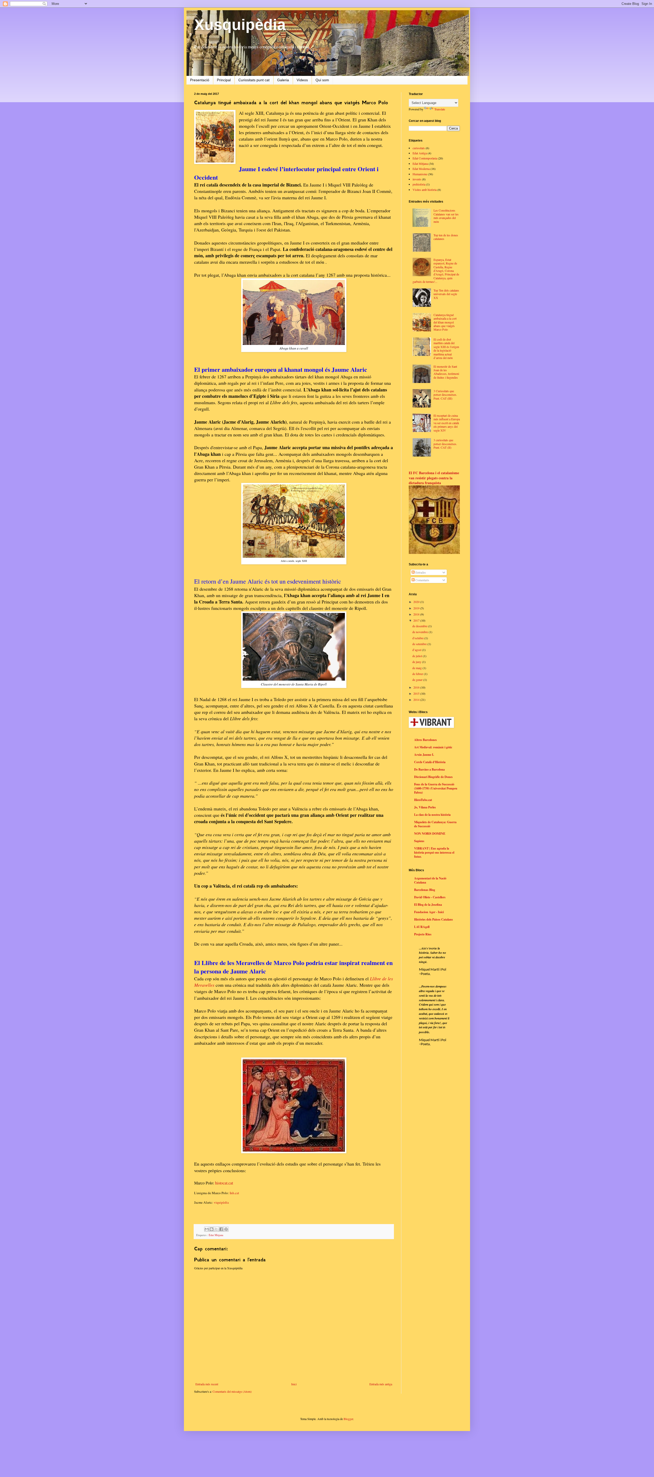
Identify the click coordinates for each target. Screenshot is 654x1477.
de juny (417, 662)
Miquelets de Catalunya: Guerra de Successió (435, 824)
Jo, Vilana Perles (425, 807)
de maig (417, 668)
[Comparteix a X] (216, 1229)
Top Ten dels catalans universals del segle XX (446, 294)
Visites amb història (425, 190)
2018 (416, 614)
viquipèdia (221, 1202)
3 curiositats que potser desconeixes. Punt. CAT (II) (445, 443)
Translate (439, 109)
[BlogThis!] (211, 1229)
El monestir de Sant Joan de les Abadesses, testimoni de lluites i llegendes (446, 371)
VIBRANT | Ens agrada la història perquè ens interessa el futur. (434, 852)
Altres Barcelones (425, 740)
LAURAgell (421, 927)
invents (417, 179)
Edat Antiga (420, 153)
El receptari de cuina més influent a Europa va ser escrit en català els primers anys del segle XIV (447, 422)
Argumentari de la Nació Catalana (430, 880)
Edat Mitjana (216, 1235)
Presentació (199, 80)
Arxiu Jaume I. (424, 754)
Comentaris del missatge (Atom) (232, 1391)
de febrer (418, 674)
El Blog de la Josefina (428, 904)
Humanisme (420, 174)
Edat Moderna (421, 169)
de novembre (420, 632)
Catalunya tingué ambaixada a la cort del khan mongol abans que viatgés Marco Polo (445, 322)
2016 (416, 687)
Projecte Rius (422, 934)
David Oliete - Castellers (430, 897)
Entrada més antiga (380, 1384)
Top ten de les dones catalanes (446, 237)
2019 (416, 608)
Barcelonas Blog (424, 890)
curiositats (419, 148)
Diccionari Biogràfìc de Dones (433, 777)
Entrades (420, 572)
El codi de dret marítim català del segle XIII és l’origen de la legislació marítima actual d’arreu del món (446, 348)
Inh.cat (234, 1193)
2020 (416, 602)
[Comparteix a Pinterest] (226, 1229)
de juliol (417, 656)
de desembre (420, 626)
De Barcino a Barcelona (429, 769)
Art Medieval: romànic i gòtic (433, 747)
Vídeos (302, 80)
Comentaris (422, 580)
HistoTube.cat (423, 800)
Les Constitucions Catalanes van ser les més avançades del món (446, 215)
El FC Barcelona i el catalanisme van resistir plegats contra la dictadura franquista (434, 477)
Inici (294, 1384)
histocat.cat (224, 1182)
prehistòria (419, 184)
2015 (416, 693)
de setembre (419, 644)
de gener (417, 680)
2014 (416, 699)
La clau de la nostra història (432, 814)
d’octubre (418, 638)
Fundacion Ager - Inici (429, 912)
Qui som (322, 80)
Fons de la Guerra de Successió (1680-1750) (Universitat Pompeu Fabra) (435, 788)
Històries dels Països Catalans (433, 919)
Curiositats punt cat (254, 80)
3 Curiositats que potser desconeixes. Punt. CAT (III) (445, 394)
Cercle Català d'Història (430, 762)
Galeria (283, 80)
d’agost (417, 650)
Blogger (348, 1419)
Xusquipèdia (240, 24)
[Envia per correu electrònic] (206, 1229)
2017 (416, 620)
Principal (224, 80)
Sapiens (419, 841)
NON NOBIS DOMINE (429, 833)
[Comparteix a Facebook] (221, 1229)
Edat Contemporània (425, 158)
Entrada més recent (206, 1384)
